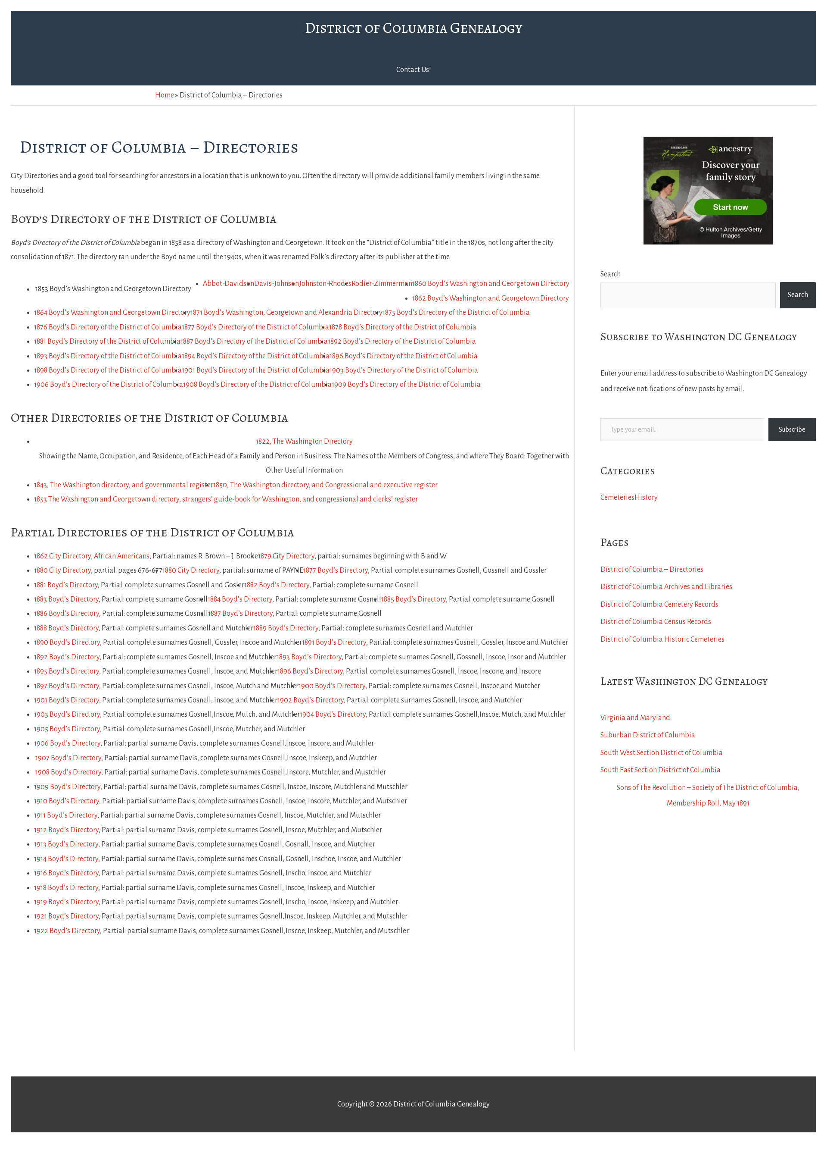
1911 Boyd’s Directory (65, 815)
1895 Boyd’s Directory (66, 671)
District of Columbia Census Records (655, 622)
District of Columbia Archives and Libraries (666, 587)
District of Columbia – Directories (651, 570)
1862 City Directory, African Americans (91, 556)
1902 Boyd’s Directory (310, 700)
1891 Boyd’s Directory (334, 642)
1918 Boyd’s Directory (66, 888)
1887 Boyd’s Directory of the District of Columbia (254, 341)
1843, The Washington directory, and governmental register (123, 485)
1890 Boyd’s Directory (67, 642)
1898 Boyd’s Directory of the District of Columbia (108, 370)
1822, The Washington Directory (304, 441)
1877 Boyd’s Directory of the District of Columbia (255, 327)
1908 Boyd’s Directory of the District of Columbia (257, 385)
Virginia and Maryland (635, 718)
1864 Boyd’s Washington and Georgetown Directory (112, 313)
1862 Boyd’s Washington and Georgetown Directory (490, 298)
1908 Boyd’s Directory (68, 772)
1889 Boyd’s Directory (285, 628)
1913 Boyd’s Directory (66, 844)
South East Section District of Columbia (660, 770)
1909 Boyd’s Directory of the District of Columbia (406, 385)
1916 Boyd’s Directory (66, 873)
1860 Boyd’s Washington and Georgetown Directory (490, 284)
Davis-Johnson (276, 284)
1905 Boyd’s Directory (67, 729)
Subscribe (792, 429)
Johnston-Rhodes (325, 284)
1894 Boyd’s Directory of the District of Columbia (256, 356)
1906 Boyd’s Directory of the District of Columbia (108, 385)
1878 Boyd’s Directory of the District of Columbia (402, 327)
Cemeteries (617, 497)
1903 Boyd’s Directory (67, 714)
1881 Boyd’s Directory (66, 585)
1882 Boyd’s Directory (276, 585)
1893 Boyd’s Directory (309, 657)
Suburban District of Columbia (647, 735)
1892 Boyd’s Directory (66, 657)
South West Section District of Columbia (661, 753)
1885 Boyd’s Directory (413, 599)
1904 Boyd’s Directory (333, 714)
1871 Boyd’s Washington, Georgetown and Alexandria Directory (286, 313)
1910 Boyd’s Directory (66, 801)
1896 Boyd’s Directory (310, 671)
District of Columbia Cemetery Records (659, 604)
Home (164, 95)
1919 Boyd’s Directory (66, 902)
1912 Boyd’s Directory (66, 830)
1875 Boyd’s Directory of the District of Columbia (456, 313)
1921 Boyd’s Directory (66, 916)
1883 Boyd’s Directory (66, 599)
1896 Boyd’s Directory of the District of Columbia (404, 356)
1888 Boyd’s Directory (66, 628)
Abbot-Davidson (228, 284)
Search (610, 274)
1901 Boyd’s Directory (66, 700)
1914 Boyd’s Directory (66, 859)
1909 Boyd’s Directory (67, 787)
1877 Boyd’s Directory (335, 570)
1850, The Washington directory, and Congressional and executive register (325, 485)
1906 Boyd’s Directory (67, 743)
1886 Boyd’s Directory (66, 613)
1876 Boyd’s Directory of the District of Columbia (108, 327)
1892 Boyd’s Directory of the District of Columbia (402, 341)
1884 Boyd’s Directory (240, 599)
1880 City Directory (62, 570)
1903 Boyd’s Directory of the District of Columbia (404, 370)
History (646, 497)
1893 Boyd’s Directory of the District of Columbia (108, 356)
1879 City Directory (286, 556)
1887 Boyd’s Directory (240, 613)
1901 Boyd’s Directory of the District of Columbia (256, 370)
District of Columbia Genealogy (413, 27)
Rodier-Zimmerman (381, 284)
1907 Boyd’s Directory (68, 758)
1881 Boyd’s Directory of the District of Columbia (107, 341)
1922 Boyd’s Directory (67, 931)
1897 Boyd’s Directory (66, 686)
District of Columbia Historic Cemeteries (662, 639)
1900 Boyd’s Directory (331, 686)
